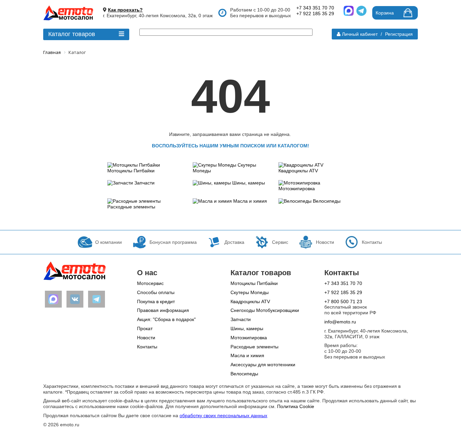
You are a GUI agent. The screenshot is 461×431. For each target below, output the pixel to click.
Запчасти (144, 182)
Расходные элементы (131, 206)
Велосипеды (327, 201)
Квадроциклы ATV (298, 170)
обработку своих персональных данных (223, 415)
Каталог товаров (71, 34)
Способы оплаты (155, 292)
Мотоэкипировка (296, 188)
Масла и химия (250, 201)
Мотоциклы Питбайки (131, 170)
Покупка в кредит (156, 301)
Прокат (145, 328)
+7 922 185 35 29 (315, 13)
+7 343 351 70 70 (315, 7)
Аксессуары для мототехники (263, 364)
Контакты (147, 346)
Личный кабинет (360, 34)
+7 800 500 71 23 (343, 301)
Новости (146, 337)
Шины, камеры (248, 182)
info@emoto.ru (340, 321)
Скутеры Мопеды (250, 292)
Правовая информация (163, 310)
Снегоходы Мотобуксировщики (265, 310)
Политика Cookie (295, 406)
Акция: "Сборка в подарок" (166, 319)
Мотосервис (150, 283)
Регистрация (399, 34)
